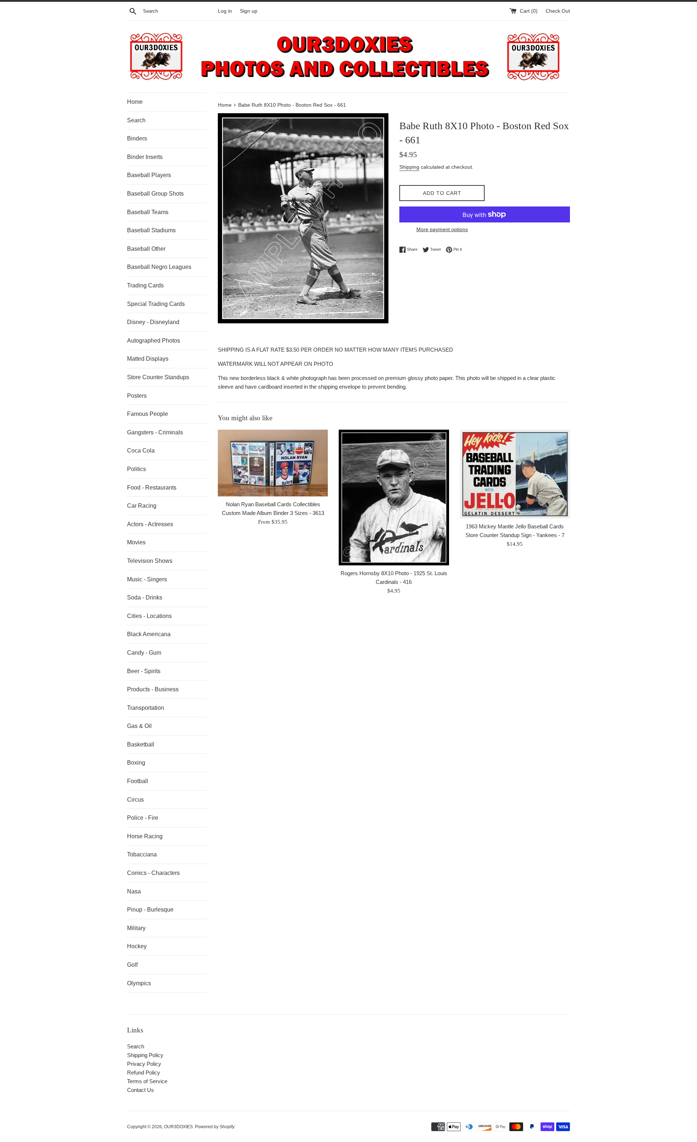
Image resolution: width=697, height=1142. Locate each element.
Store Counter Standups (158, 377)
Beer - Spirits (143, 671)
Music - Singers (147, 579)
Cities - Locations (149, 616)
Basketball (140, 744)
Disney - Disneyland (153, 322)
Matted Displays (147, 359)
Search (136, 120)
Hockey (137, 946)
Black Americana (149, 634)
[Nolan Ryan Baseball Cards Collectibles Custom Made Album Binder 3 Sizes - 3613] (273, 463)
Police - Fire (142, 818)
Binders (137, 138)
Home (135, 102)
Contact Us (140, 1090)
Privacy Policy (144, 1064)
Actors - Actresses (150, 524)
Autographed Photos (153, 340)
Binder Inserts (145, 157)
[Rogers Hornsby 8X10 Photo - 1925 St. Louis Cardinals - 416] (394, 497)
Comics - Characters (153, 873)
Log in (225, 11)
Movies (136, 542)
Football (137, 781)
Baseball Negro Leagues (159, 267)
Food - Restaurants (151, 487)
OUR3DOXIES (178, 1126)
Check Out (558, 11)
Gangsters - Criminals (155, 432)
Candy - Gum (144, 653)
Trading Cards (145, 285)
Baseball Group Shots (155, 194)
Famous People (147, 414)
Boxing (136, 763)
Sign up (248, 11)
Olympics (139, 983)
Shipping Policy (145, 1055)
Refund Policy (143, 1072)
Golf (132, 965)
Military (136, 928)
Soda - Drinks (144, 597)
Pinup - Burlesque (150, 909)
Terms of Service (147, 1081)
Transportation (145, 708)
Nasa (134, 891)
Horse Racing (145, 836)
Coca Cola (141, 450)
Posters (137, 396)
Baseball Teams (147, 212)
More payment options (442, 229)
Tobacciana (142, 854)
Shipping (409, 167)
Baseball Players (149, 175)
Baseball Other (146, 249)
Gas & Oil (139, 726)
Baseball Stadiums (151, 230)
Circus (135, 800)
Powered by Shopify (215, 1126)
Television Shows (149, 561)
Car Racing (141, 506)
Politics (136, 469)
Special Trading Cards (156, 304)
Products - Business (153, 689)
